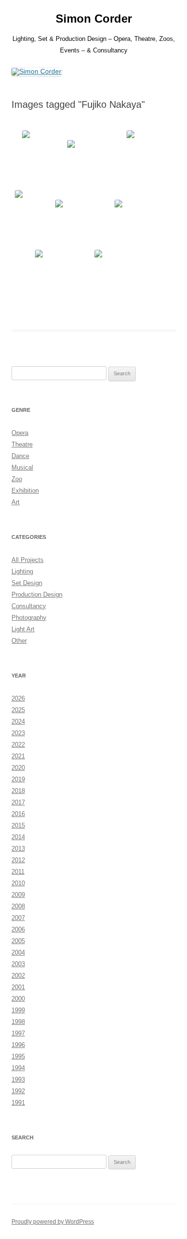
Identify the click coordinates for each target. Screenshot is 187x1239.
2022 (18, 744)
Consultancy (29, 606)
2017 (18, 802)
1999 (18, 1010)
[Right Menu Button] (168, 14)
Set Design (27, 583)
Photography (29, 617)
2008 (18, 906)
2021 (18, 756)
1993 (18, 1079)
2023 (18, 733)
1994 (18, 1068)
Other (19, 640)
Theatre (22, 444)
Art (16, 502)
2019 (18, 779)
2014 (18, 837)
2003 (18, 964)
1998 (18, 1021)
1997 (18, 1033)
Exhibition (25, 490)
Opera (20, 432)
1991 (18, 1102)
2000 (18, 998)
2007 (18, 917)
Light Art (23, 629)
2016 (18, 813)
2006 (18, 929)
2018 (18, 790)
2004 (18, 952)
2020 (18, 767)
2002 (18, 975)
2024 (18, 721)
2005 (18, 941)
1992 (18, 1091)
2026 (18, 698)
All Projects (28, 559)
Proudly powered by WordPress (53, 1221)
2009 (18, 894)
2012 (18, 860)
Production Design (37, 594)
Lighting (22, 571)
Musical (22, 467)
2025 (18, 710)
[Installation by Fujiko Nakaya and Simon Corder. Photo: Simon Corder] (43, 159)
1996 (18, 1044)
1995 (18, 1056)
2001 (18, 987)
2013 (18, 848)
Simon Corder (94, 18)
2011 (18, 871)
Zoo (17, 479)
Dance (20, 456)
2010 (18, 883)
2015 (18, 825)
